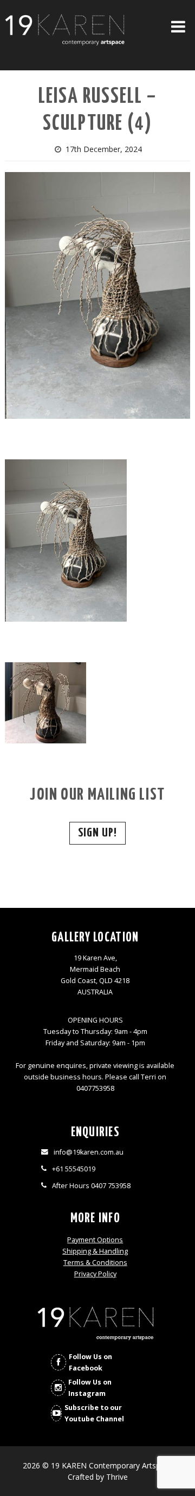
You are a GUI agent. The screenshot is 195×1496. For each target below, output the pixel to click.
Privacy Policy (95, 1273)
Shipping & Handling (95, 1251)
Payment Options (95, 1239)
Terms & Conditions (95, 1262)
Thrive (117, 1477)
